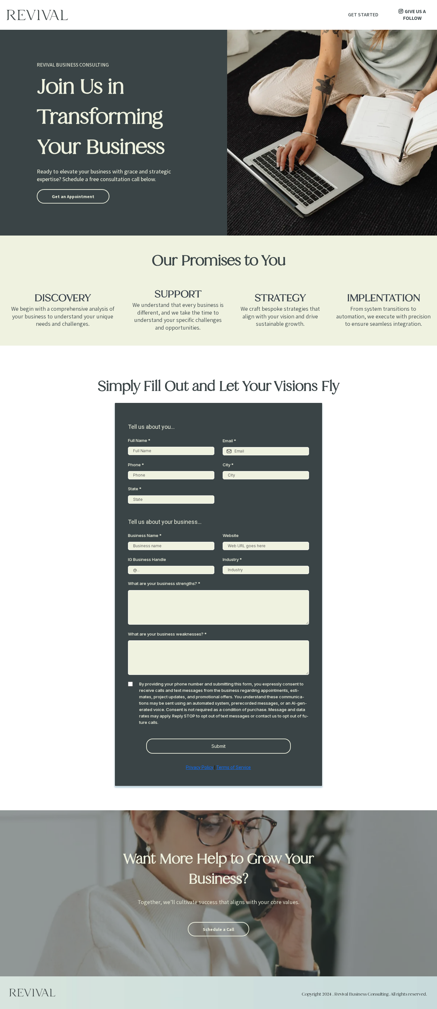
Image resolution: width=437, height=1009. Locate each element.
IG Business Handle (147, 559)
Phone (136, 464)
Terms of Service (233, 767)
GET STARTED (363, 14)
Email (229, 440)
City (228, 464)
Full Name (139, 440)
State (134, 488)
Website (231, 535)
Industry (232, 559)
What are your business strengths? (164, 583)
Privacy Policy (199, 767)
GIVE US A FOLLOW (414, 14)
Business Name (145, 535)
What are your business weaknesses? (167, 634)
